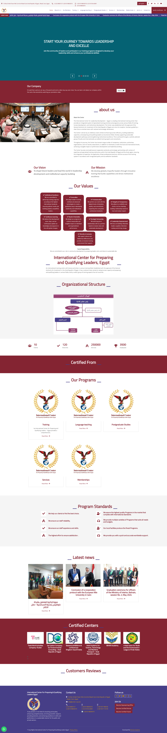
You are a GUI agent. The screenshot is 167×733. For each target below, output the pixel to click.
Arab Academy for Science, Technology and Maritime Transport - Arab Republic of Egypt (73, 649)
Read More (45, 436)
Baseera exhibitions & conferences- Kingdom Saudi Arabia (55, 647)
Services (111, 10)
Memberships (120, 10)
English (142, 3)
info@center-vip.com (74, 702)
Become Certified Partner (123, 708)
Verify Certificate (158, 10)
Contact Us (147, 10)
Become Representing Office (124, 705)
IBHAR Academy (93, 645)
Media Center (130, 10)
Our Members (67, 10)
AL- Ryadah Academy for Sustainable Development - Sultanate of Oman (131, 648)
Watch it (120, 90)
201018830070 (81, 6)
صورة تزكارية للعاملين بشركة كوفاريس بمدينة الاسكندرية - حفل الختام (46, 604)
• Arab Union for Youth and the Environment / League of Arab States (112, 647)
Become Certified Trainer (123, 711)
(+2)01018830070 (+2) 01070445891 (87, 4)
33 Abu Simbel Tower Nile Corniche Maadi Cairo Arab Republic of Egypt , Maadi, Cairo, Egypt (26, 3)
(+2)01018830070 (89, 712)
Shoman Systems (135, 730)
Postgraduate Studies (100, 10)
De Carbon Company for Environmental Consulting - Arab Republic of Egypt (35, 648)
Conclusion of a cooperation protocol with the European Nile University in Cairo (49, 15)
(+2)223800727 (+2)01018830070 (63, 4)
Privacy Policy (73, 730)
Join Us (139, 10)
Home (51, 10)
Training (74, 10)
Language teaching (85, 10)
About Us (57, 10)
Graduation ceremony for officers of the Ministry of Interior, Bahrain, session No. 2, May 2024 (103, 15)
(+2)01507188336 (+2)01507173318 (102, 708)
